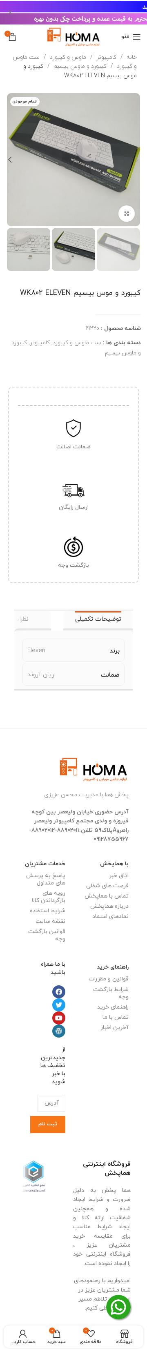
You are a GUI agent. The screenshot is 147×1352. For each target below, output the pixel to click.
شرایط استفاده (47, 911)
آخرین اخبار (114, 1027)
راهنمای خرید (113, 967)
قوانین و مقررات (109, 979)
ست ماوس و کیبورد (77, 343)
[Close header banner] (10, 12)
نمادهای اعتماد (110, 916)
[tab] (98, 620)
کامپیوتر (105, 57)
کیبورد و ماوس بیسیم (79, 66)
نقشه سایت (50, 921)
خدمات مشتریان (45, 864)
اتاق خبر (119, 876)
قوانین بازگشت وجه (46, 935)
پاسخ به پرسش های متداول (45, 879)
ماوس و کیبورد (67, 57)
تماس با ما (115, 1017)
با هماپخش (114, 864)
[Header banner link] (85, 12)
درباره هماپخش (109, 906)
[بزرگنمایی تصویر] (126, 213)
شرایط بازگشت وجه (111, 993)
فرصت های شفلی (107, 886)
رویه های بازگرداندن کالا (48, 896)
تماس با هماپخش (107, 896)
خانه (131, 57)
